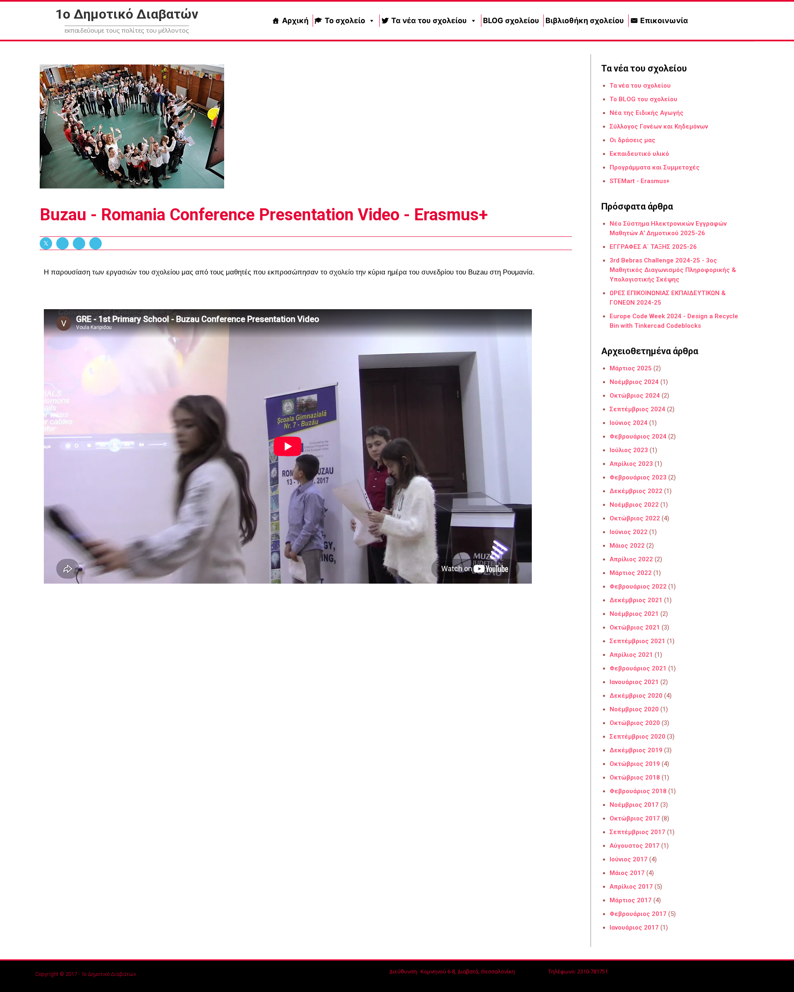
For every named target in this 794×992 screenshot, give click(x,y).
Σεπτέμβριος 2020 (637, 736)
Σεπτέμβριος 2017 (637, 832)
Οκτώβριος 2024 (635, 395)
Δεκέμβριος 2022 (636, 491)
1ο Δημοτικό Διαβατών (126, 14)
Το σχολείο (345, 20)
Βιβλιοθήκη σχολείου (584, 20)
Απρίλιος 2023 (631, 463)
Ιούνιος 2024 (629, 423)
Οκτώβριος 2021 (635, 627)
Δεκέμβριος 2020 (636, 695)
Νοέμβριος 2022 (634, 504)
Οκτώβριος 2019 (635, 764)
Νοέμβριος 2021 (634, 614)
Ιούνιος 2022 (629, 532)
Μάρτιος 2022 (631, 573)
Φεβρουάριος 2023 (638, 477)
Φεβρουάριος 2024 (638, 436)
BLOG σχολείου (511, 20)
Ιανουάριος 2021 (634, 682)
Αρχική (295, 20)
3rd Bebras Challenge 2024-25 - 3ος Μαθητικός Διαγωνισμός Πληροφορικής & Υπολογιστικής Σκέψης (673, 270)
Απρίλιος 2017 (631, 886)
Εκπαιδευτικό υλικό (639, 153)
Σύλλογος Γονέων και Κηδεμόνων (659, 126)
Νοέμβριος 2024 (634, 382)
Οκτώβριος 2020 (635, 723)
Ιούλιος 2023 (629, 450)
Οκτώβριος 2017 (635, 818)
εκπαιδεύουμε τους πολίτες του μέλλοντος (127, 30)
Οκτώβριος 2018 (635, 777)
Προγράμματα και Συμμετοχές (655, 167)
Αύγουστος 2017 (635, 845)
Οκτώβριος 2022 (635, 518)
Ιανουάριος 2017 (634, 927)
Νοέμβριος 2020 (634, 709)
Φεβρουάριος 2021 (638, 668)
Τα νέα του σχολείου (429, 20)
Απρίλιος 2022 (631, 559)
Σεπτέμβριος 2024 (637, 409)
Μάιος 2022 (627, 545)
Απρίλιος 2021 (631, 654)
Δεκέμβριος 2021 (636, 600)
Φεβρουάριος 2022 (638, 586)
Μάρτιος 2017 (631, 900)
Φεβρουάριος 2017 (638, 914)
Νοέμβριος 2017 (634, 804)
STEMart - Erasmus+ (640, 181)
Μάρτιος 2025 (631, 368)
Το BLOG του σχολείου (643, 99)
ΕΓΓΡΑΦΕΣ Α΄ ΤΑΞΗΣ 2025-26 (653, 246)
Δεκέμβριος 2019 (636, 750)
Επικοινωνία (664, 20)
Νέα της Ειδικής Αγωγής (647, 113)
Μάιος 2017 (627, 873)
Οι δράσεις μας (632, 140)
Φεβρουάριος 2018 (638, 791)
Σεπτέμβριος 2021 (637, 641)
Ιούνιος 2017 (629, 859)
